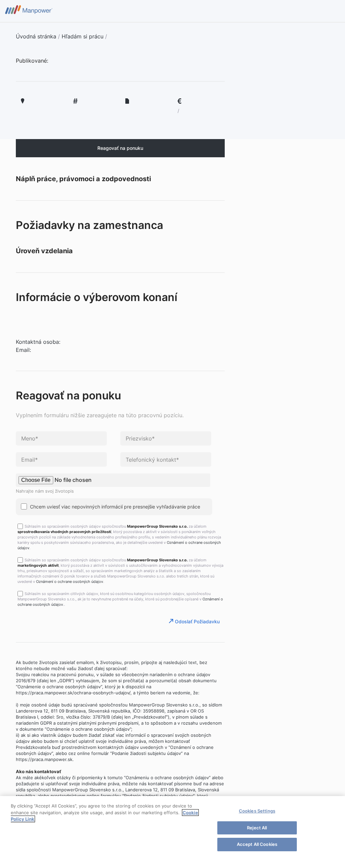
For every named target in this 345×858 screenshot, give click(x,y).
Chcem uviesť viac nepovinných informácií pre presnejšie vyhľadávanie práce (114, 506)
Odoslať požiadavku (197, 621)
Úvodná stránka (36, 36)
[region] (172, 827)
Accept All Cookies (257, 844)
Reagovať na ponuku (120, 148)
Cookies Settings (257, 811)
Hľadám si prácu (82, 36)
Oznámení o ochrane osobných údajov (69, 581)
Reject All (257, 827)
